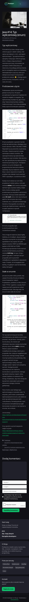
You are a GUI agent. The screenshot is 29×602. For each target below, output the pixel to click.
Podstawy (7, 440)
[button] (20, 4)
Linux (4, 571)
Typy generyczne (19, 567)
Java (3, 531)
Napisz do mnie (8, 589)
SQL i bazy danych (8, 534)
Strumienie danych (8, 567)
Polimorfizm (6, 564)
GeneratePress (14, 599)
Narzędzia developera (9, 536)
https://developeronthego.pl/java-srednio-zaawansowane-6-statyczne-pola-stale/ (13, 433)
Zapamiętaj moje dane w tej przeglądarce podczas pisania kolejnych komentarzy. (13, 497)
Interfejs (24, 564)
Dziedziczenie (15, 564)
